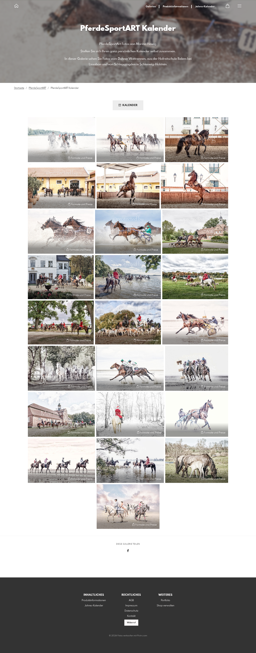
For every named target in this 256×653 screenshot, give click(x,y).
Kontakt (131, 616)
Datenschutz (131, 611)
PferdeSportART (37, 88)
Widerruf (131, 623)
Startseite (19, 88)
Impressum (131, 605)
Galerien (151, 6)
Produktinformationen (175, 6)
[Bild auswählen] (32, 158)
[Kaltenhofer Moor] (130, 414)
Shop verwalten (165, 605)
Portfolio (165, 600)
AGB (131, 600)
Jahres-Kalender (205, 6)
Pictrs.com (142, 636)
